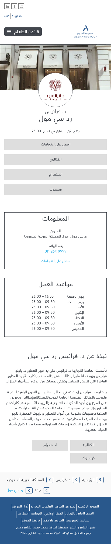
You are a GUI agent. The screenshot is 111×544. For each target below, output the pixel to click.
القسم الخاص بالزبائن (79, 514)
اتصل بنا (23, 514)
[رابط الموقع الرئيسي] (89, 31)
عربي (6, 16)
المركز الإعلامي (53, 514)
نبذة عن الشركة (65, 507)
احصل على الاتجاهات (37, 143)
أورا (26, 507)
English (17, 17)
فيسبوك (33, 188)
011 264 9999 (56, 252)
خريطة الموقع (31, 521)
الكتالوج (32, 158)
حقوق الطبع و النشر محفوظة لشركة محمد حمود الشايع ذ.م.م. (55, 528)
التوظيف (36, 514)
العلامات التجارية (42, 507)
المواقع (17, 507)
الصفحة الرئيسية (88, 507)
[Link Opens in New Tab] (21, 6)
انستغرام (33, 173)
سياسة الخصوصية (77, 521)
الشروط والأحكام (53, 521)
